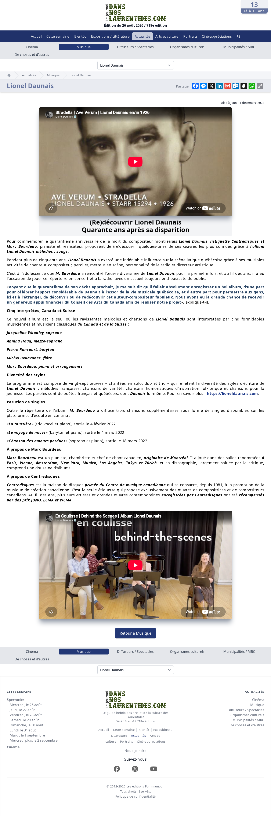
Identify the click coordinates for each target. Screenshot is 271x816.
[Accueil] (9, 75)
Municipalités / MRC (239, 47)
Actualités (142, 36)
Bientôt (80, 36)
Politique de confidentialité (135, 796)
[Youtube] (153, 768)
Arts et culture (166, 36)
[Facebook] (117, 768)
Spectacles (15, 699)
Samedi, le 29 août (24, 720)
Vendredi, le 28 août (26, 715)
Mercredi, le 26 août (26, 704)
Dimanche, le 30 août (26, 725)
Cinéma (32, 47)
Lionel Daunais (81, 75)
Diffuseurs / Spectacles (135, 47)
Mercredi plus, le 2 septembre (34, 740)
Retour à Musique (135, 633)
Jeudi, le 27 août (22, 710)
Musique (84, 47)
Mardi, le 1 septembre (27, 735)
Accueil (36, 36)
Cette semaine (57, 36)
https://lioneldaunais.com (232, 393)
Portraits (190, 36)
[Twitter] (135, 769)
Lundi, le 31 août (23, 730)
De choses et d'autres (32, 54)
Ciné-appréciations (217, 36)
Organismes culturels (187, 47)
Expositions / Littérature (110, 36)
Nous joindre (135, 750)
